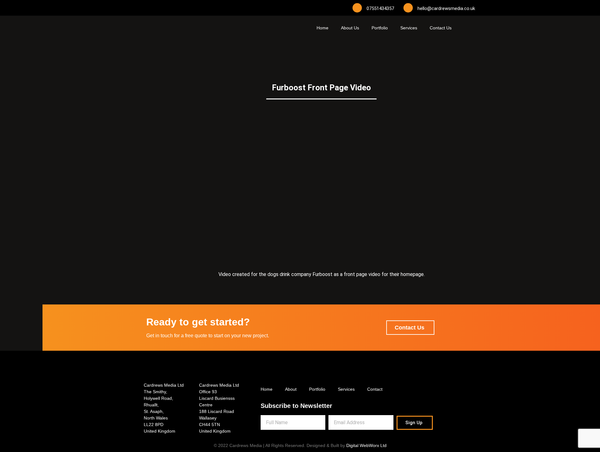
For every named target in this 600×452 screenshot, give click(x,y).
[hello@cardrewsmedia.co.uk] (408, 8)
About (291, 389)
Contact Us (441, 27)
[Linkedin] (183, 8)
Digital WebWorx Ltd (366, 445)
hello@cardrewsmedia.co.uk (446, 8)
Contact (374, 389)
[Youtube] (170, 8)
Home (322, 27)
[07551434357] (357, 8)
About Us (350, 27)
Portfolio (380, 27)
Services (408, 27)
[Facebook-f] (145, 8)
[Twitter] (157, 8)
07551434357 (380, 8)
